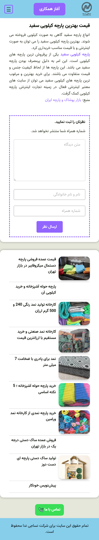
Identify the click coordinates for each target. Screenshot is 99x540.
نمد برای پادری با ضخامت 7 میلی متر (35, 362)
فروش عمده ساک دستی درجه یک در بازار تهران (33, 443)
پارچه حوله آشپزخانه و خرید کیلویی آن (36, 290)
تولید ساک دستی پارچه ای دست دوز (36, 461)
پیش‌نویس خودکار (42, 486)
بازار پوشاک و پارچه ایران (63, 100)
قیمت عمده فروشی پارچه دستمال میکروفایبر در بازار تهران (36, 265)
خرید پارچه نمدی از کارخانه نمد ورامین (33, 416)
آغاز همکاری (49, 9)
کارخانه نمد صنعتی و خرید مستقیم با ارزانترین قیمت (36, 335)
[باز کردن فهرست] (8, 9)
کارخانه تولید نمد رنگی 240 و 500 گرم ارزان (34, 308)
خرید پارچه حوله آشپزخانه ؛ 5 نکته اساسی (34, 389)
